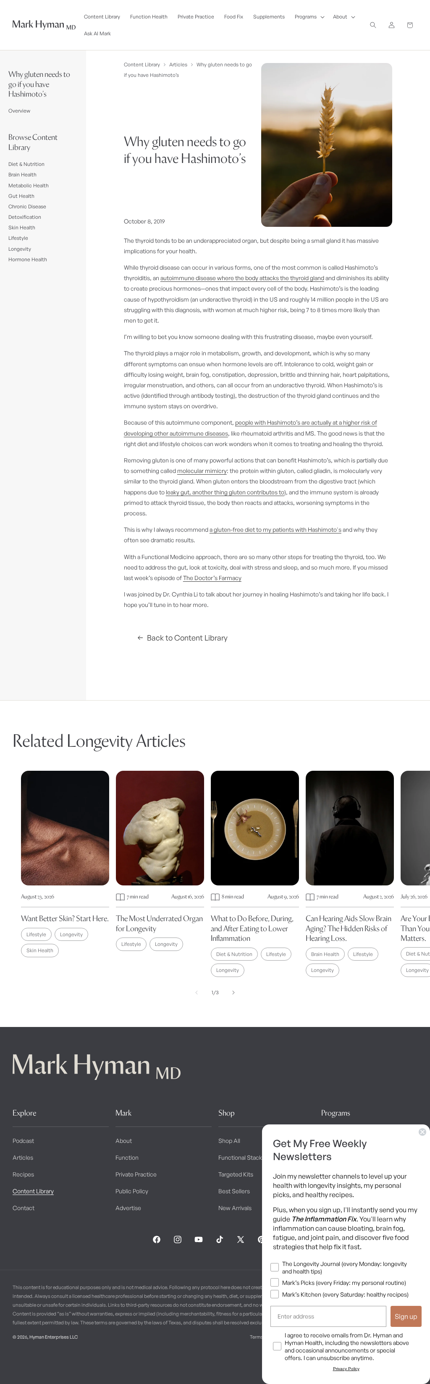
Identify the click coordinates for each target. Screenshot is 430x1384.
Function (127, 1157)
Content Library (142, 64)
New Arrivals (235, 1207)
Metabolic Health (28, 185)
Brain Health (22, 174)
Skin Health (21, 227)
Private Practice (136, 1174)
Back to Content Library (187, 637)
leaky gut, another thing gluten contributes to (225, 492)
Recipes (23, 1174)
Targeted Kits (235, 1174)
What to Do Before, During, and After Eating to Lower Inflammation (252, 928)
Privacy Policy (346, 1368)
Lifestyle (18, 238)
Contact (23, 1207)
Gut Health (21, 196)
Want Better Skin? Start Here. (65, 918)
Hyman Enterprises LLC (53, 1337)
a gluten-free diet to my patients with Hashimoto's (275, 529)
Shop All (229, 1140)
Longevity (19, 249)
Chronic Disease (27, 206)
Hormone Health (27, 259)
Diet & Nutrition (26, 164)
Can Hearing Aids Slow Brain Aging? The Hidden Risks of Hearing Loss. (348, 928)
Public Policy (131, 1191)
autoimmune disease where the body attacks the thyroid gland (242, 277)
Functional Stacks (241, 1157)
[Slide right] (233, 992)
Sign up (406, 1316)
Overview (19, 111)
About (123, 1140)
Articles (178, 64)
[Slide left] (196, 992)
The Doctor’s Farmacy (212, 577)
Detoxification (24, 217)
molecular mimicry (202, 470)
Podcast (23, 1140)
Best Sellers (234, 1191)
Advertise (128, 1207)
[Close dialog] (422, 1132)
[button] (309, 16)
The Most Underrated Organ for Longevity (159, 923)
